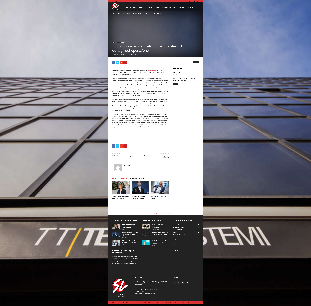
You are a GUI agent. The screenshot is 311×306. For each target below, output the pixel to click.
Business (133, 7)
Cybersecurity (166, 7)
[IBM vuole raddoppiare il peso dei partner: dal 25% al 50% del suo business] (160, 187)
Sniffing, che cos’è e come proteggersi (122, 156)
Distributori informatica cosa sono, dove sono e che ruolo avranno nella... (159, 226)
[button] (197, 8)
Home (113, 13)
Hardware (182, 7)
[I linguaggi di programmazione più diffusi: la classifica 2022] (146, 234)
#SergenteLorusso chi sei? (131, 1)
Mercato (142, 7)
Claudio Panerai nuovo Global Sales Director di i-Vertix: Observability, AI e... (129, 226)
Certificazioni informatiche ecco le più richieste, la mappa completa (160, 242)
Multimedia (151, 1)
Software (190, 7)
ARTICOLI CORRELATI (120, 178)
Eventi (157, 1)
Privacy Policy (164, 1)
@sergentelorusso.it (164, 213)
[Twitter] (197, 1)
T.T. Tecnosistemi (151, 70)
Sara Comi (116, 54)
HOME (126, 7)
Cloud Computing (154, 7)
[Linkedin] (195, 1)
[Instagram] (192, 1)
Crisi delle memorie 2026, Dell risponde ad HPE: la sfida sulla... (130, 234)
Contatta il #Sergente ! (143, 1)
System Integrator (126, 13)
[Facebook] (189, 1)
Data (174, 7)
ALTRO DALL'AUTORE (137, 178)
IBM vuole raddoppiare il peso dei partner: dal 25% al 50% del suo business (159, 196)
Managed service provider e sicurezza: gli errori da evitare (156, 156)
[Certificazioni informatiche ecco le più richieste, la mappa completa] (146, 242)
